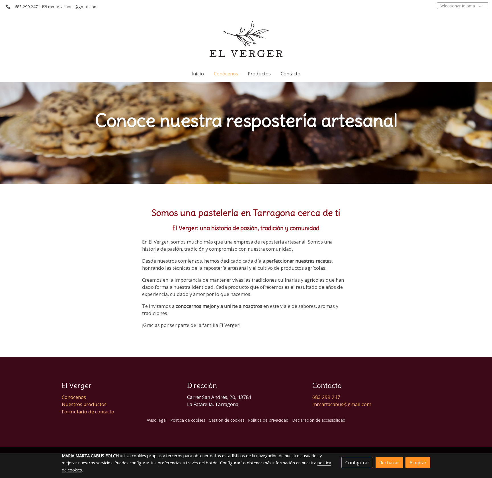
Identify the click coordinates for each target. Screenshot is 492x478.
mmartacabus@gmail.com (73, 6)
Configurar (357, 462)
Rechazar (389, 462)
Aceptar (418, 462)
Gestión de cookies (227, 420)
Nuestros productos (84, 404)
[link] (246, 39)
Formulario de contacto (88, 411)
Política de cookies (187, 420)
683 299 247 (26, 6)
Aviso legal (157, 420)
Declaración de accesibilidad (318, 420)
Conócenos (74, 397)
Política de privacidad (268, 420)
